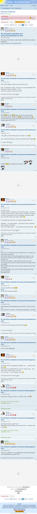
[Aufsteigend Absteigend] (18, 491)
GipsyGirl (8, 124)
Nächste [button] (32, 25)
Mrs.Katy (7, 103)
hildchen (6, 441)
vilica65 (7, 384)
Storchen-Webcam (7, 12)
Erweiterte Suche (29, 22)
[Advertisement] (18, 58)
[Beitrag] (1, 37)
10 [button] (24, 24)
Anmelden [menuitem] (34, 5)
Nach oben (35, 44)
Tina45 (6, 27)
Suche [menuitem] (35, 8)
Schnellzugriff (5, 5)
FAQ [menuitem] (12, 5)
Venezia (7, 72)
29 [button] (30, 24)
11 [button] (26, 24)
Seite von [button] (11, 25)
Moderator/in (8, 13)
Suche (26, 22)
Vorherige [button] (14, 25)
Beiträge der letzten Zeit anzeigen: (14, 487)
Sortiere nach (14, 489)
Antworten (4, 22)
